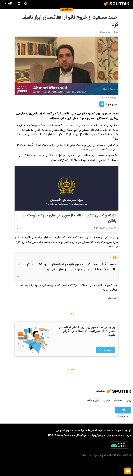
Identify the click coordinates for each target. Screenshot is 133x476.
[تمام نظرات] (127, 471)
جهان (128, 400)
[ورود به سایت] (25, 3)
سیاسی (107, 400)
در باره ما (126, 430)
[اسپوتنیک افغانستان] (117, 7)
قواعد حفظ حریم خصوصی (70, 430)
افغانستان (112, 299)
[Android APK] (119, 446)
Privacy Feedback (64, 435)
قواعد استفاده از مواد (109, 430)
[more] (18, 228)
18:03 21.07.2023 (109, 32)
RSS (50, 435)
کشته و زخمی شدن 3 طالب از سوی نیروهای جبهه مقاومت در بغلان (69, 218)
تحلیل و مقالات (93, 400)
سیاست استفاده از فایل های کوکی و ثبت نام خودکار (103, 435)
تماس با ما (91, 430)
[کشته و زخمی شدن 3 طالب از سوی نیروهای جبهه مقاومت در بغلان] (66, 188)
